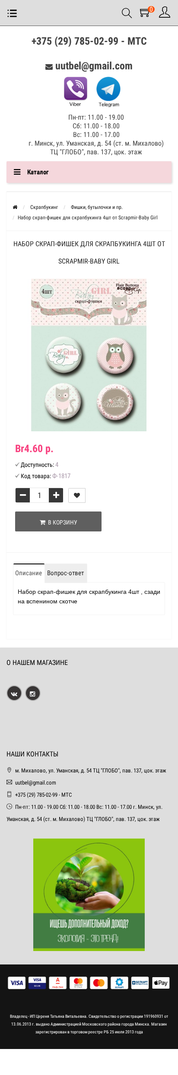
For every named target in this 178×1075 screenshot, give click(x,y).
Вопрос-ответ (65, 573)
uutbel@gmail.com (94, 66)
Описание (28, 573)
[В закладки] (77, 495)
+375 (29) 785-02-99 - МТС (89, 41)
